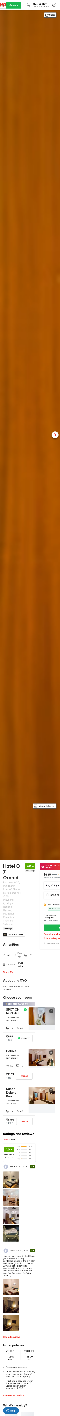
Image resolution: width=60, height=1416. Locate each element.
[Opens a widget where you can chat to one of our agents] (11, 1411)
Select (24, 1076)
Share (52, 15)
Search (13, 5)
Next (55, 434)
